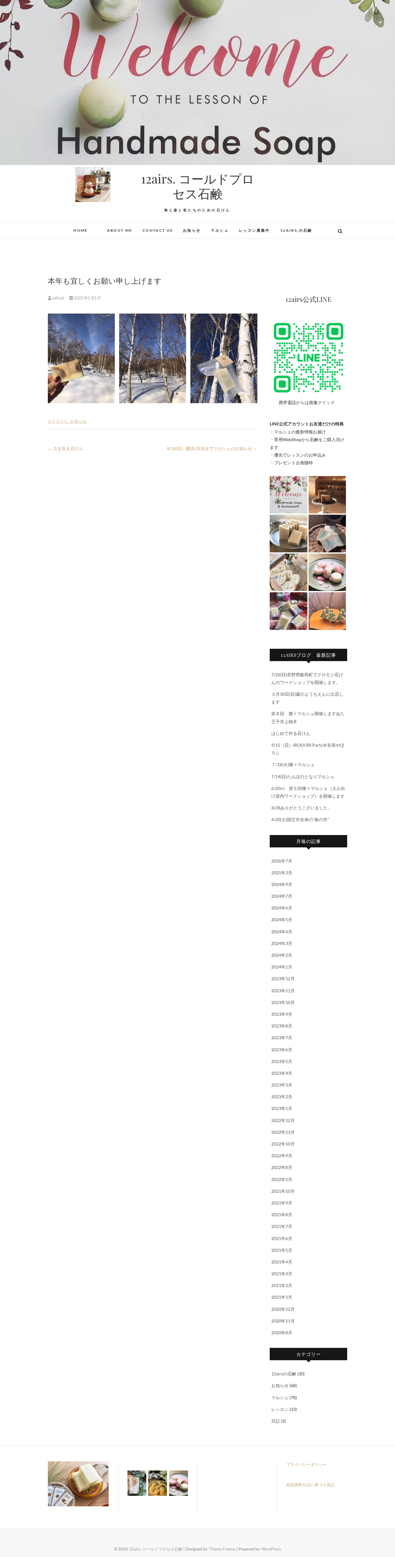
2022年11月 (283, 1132)
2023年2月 (281, 1096)
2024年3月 (281, 943)
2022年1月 (281, 1179)
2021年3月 (281, 1273)
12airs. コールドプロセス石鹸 (197, 186)
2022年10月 (283, 1143)
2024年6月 (281, 907)
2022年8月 (281, 1167)
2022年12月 (283, 1120)
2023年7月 (281, 1037)
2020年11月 (283, 1320)
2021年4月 (281, 1261)
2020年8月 (281, 1332)
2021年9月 (281, 1202)
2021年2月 (281, 1285)
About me (115, 230)
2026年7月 (281, 860)
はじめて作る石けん (290, 733)
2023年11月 (283, 990)
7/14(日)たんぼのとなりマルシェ (303, 776)
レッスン (280, 1409)
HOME (80, 230)
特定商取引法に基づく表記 (310, 1484)
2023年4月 (281, 1073)
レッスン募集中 (254, 230)
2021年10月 (283, 1191)
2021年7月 (281, 1226)
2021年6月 (281, 1238)
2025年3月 (281, 872)
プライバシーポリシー (306, 1464)
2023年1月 (281, 1108)
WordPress (271, 1548)
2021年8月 (281, 1214)
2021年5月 (281, 1250)
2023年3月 (281, 1084)
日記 (275, 1421)
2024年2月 (281, 955)
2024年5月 (281, 919)
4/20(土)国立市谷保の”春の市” (300, 819)
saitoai (58, 297)
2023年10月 (283, 1002)
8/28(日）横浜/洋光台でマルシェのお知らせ (212, 448)
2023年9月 (281, 1014)
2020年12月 (283, 1309)
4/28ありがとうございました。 (301, 807)
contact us (158, 230)
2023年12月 (283, 978)
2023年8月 (281, 1025)
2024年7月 (281, 896)
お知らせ (192, 230)
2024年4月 (281, 931)
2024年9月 (281, 884)
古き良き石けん (65, 448)
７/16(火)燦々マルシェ (293, 764)
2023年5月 (281, 1061)
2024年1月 (281, 966)
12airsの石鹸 (283, 1373)
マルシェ (220, 230)
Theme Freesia (222, 1548)
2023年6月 (281, 1049)
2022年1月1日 (87, 297)
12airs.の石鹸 (296, 230)
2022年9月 (281, 1155)
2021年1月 (281, 1297)
